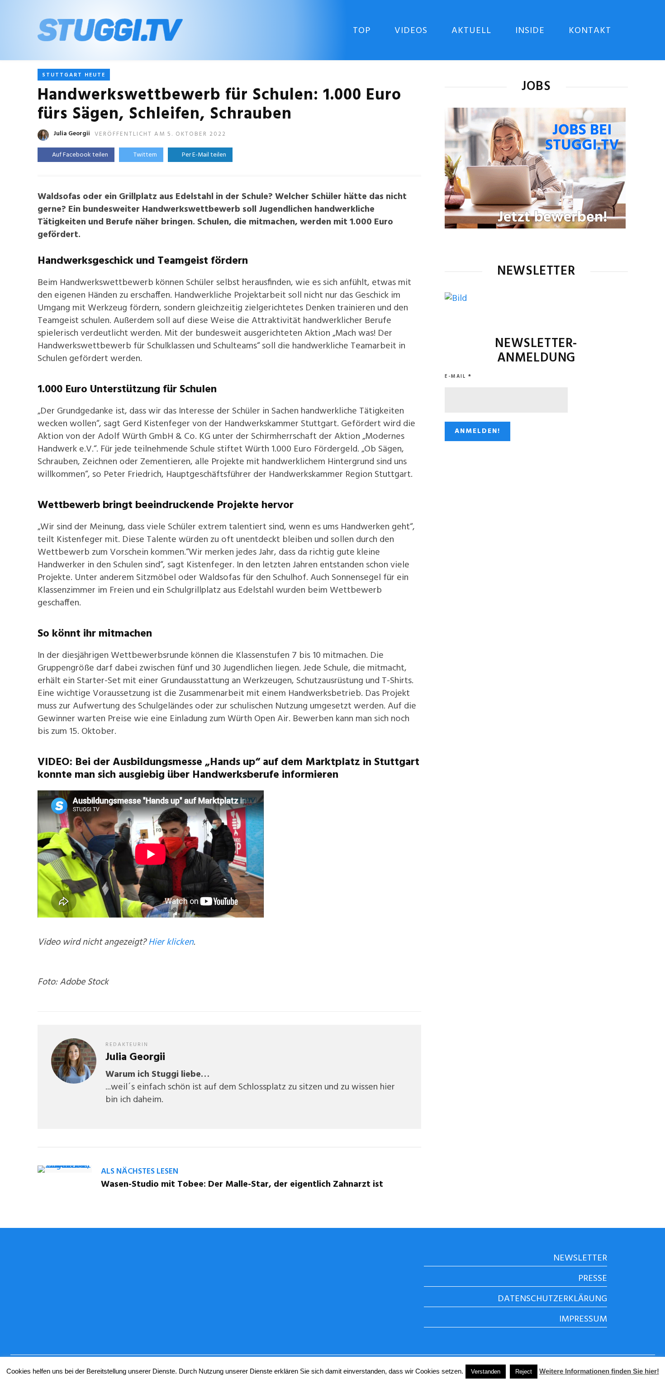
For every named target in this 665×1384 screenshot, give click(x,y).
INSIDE (530, 31)
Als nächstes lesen (139, 1171)
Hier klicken (171, 942)
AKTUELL (471, 31)
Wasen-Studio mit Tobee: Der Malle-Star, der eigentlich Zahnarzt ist (242, 1184)
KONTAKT (590, 31)
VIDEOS (411, 31)
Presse (592, 1278)
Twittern (145, 155)
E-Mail (458, 376)
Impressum (583, 1319)
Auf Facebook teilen (80, 155)
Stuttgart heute (73, 75)
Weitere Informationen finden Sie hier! (599, 1371)
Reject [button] (523, 1371)
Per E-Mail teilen (202, 155)
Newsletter (580, 1258)
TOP (361, 31)
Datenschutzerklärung (552, 1299)
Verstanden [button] (485, 1371)
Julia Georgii (71, 133)
